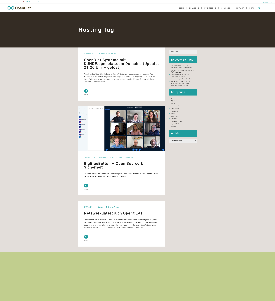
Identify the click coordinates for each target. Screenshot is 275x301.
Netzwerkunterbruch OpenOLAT (113, 213)
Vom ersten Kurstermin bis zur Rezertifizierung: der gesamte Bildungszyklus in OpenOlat (181, 83)
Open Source (111, 157)
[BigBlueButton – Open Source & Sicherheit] (121, 128)
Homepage (174, 111)
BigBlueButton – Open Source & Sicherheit (113, 165)
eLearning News (176, 106)
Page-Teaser (175, 124)
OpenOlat (119, 157)
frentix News (175, 108)
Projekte (173, 126)
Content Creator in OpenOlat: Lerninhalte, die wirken (180, 75)
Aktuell (173, 98)
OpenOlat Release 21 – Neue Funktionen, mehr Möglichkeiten (181, 66)
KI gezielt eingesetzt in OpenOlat (181, 79)
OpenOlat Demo (268, 2)
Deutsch (27, 1)
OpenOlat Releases (177, 121)
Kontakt (173, 113)
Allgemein (103, 157)
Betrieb (102, 54)
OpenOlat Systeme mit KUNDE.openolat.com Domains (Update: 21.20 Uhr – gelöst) (121, 64)
